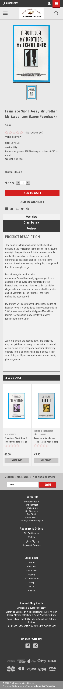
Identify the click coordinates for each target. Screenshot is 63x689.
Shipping (31, 574)
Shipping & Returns (32, 545)
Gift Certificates (31, 533)
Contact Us (31, 570)
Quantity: (10, 182)
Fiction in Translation (43, 431)
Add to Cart (17, 460)
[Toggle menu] (5, 13)
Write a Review (13, 136)
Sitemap (30, 683)
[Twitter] (22, 208)
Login (26, 541)
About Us (31, 566)
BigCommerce (19, 686)
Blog (31, 582)
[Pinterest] (27, 208)
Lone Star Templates (45, 686)
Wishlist (32, 537)
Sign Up (35, 541)
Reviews (32, 228)
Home (31, 562)
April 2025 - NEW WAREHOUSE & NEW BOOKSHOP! (32, 626)
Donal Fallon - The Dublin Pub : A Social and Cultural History (31, 620)
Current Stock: (13, 172)
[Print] (17, 208)
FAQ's (31, 586)
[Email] (11, 208)
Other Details (32, 222)
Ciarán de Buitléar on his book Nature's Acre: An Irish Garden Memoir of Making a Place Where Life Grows (31, 613)
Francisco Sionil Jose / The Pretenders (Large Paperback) (16, 442)
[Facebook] (6, 208)
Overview (31, 216)
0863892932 (12, 3)
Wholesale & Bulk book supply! (31, 608)
